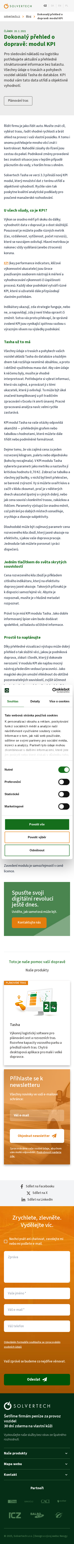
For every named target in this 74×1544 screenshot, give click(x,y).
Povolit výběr (37, 837)
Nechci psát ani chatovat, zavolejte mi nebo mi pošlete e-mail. (36, 1241)
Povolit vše (37, 824)
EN (59, 6)
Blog (28, 16)
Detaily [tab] (35, 701)
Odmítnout (37, 850)
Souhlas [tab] (13, 701)
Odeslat (33, 1379)
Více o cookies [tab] (59, 701)
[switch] (63, 782)
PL (66, 6)
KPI (6, 263)
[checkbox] (5, 1241)
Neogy (63, 1536)
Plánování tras (18, 100)
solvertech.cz (12, 16)
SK (52, 6)
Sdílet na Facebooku (40, 1186)
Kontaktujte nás (29, 922)
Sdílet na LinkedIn (40, 1199)
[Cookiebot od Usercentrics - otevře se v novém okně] (52, 690)
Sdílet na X (40, 1193)
